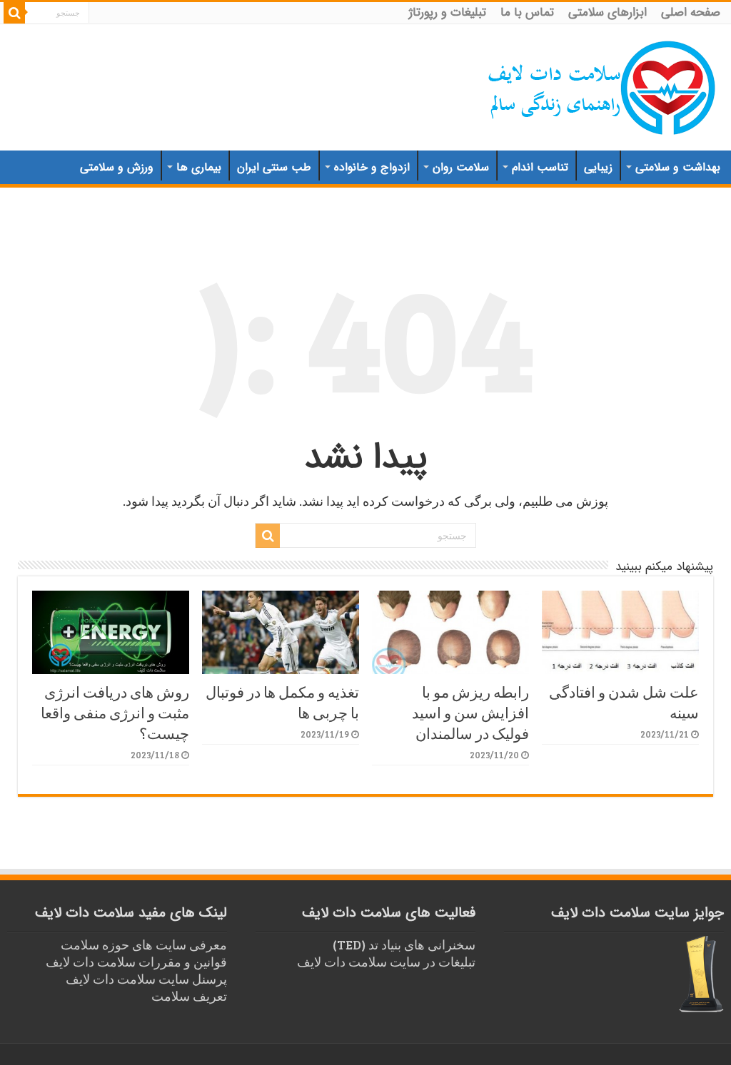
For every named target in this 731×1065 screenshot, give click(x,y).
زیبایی (598, 167)
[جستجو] (14, 13)
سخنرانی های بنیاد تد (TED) (404, 944)
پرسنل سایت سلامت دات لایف (146, 978)
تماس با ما (527, 12)
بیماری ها (198, 167)
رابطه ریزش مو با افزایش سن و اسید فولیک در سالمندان (470, 712)
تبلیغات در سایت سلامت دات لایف (386, 961)
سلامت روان (461, 167)
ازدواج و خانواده (372, 167)
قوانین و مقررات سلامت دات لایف (136, 961)
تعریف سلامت (189, 995)
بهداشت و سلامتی (677, 167)
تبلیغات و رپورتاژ (447, 12)
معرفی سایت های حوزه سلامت (144, 944)
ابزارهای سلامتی (607, 12)
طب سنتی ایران (274, 167)
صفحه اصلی (690, 12)
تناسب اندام (540, 167)
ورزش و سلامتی (116, 167)
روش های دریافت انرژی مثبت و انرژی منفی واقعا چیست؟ (115, 712)
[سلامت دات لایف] (602, 85)
